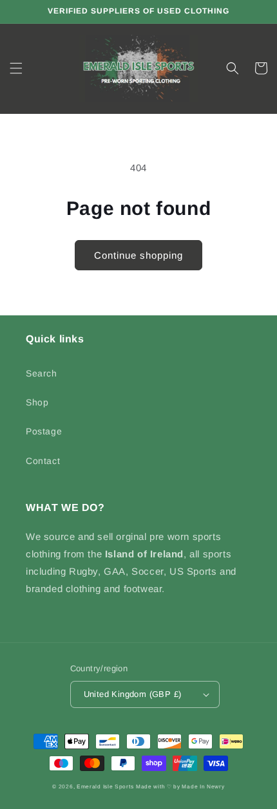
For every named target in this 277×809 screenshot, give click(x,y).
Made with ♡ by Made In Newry (180, 786)
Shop (37, 402)
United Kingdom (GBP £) (133, 694)
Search (41, 373)
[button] (16, 68)
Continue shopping (138, 255)
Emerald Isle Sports (105, 786)
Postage (44, 431)
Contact (43, 461)
